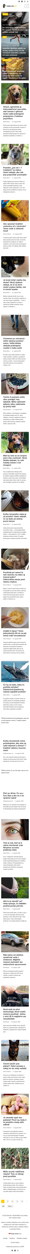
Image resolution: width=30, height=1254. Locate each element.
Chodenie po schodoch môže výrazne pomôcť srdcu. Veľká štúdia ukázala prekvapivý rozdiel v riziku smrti (14, 343)
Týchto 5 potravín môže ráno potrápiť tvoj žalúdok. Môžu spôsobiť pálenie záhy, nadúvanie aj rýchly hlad (14, 402)
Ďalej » (10, 1206)
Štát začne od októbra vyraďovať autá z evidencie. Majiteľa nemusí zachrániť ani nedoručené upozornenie (14, 959)
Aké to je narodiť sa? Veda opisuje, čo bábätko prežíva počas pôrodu (14, 903)
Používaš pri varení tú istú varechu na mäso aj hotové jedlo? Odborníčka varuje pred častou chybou (14, 577)
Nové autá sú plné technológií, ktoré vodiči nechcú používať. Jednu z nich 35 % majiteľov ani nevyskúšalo (14, 1014)
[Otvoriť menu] (27, 6)
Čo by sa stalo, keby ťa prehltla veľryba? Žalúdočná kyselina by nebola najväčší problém (14, 688)
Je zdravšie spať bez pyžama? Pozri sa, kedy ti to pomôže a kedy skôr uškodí (14, 1121)
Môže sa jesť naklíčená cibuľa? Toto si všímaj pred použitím (13, 1173)
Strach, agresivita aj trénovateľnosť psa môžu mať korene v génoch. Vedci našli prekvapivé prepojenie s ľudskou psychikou (14, 113)
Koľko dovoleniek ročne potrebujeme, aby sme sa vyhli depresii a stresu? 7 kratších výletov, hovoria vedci (14, 745)
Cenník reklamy (15, 1242)
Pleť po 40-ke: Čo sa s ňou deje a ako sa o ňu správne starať (13, 795)
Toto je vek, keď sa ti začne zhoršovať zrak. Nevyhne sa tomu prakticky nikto (13, 846)
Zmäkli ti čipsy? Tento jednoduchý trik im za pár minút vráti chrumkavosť (14, 633)
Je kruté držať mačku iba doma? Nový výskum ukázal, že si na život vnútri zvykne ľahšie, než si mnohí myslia (14, 284)
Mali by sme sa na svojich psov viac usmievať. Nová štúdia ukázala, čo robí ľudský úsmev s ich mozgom (15, 460)
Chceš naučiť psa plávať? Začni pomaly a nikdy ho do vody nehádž (14, 1066)
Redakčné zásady (22, 1238)
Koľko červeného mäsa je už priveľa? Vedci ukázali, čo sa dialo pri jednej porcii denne (15, 517)
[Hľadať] (28, 1)
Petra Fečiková (7, 234)
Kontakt (5, 1238)
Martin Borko (6, 121)
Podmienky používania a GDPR (15, 1246)
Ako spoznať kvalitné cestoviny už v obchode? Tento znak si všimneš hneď (14, 227)
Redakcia (12, 1238)
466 (3, 1206)
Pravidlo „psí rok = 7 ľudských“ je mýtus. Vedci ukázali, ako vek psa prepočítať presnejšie (15, 171)
